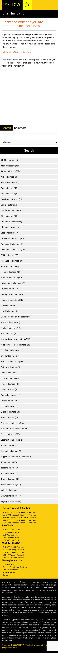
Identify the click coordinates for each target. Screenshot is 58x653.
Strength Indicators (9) (11, 451)
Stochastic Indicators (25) (12, 440)
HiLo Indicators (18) (9, 289)
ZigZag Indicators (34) (11, 501)
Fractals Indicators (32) (11, 278)
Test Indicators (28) (9, 468)
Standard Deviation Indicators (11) (16, 429)
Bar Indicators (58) (9, 188)
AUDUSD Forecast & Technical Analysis (19, 512)
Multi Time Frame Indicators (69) (15, 345)
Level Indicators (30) (10, 311)
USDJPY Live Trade (11, 537)
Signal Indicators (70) (10, 412)
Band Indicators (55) (10, 182)
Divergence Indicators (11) (13, 250)
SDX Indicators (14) (9, 406)
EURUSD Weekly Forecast (13, 550)
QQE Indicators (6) (9, 389)
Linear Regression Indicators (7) (15, 317)
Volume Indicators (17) (11, 496)
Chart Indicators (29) (10, 227)
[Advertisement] (29, 96)
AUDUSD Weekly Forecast (13, 547)
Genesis (6, 575)
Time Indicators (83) (10, 479)
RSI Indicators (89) (9, 401)
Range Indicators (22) (10, 395)
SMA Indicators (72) (10, 417)
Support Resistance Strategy (15, 567)
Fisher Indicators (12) (10, 272)
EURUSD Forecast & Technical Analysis (19, 515)
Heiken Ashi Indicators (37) (13, 283)
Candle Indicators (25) (11, 210)
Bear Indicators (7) (9, 194)
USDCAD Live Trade (11, 540)
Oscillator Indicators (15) (12, 350)
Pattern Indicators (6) (10, 367)
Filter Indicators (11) (10, 266)
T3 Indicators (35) (9, 462)
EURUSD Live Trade (11, 532)
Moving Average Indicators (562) (15, 339)
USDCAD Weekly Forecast (13, 557)
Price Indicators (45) (10, 384)
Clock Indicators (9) (9, 233)
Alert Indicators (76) (10, 166)
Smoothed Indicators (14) (12, 423)
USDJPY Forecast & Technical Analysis (19, 523)
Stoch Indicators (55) (10, 434)
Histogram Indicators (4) (12, 294)
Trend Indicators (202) (11, 485)
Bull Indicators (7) (9, 205)
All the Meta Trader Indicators (16, 52)
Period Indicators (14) (10, 373)
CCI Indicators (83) (9, 216)
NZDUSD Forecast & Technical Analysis (19, 520)
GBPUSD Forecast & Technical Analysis (19, 517)
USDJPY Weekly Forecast (13, 555)
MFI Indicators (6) (8, 333)
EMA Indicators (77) (10, 255)
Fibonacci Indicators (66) (12, 261)
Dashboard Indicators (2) (12, 244)
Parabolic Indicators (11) (12, 362)
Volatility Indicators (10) (11, 490)
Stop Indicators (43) (9, 445)
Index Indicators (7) (9, 306)
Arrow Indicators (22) (10, 171)
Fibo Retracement (10, 570)
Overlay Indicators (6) (10, 356)
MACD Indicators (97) (10, 322)
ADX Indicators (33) (9, 160)
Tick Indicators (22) (9, 473)
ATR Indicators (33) (9, 177)
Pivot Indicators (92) (10, 378)
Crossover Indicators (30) (12, 238)
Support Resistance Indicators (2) (16, 457)
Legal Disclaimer (10, 647)
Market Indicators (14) (11, 328)
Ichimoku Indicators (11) (12, 300)
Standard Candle (10, 572)
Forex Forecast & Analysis (17, 508)
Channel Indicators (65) (11, 222)
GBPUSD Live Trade (11, 535)
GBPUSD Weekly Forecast (13, 552)
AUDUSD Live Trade (11, 530)
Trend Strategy (9, 564)
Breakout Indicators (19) (12, 199)
